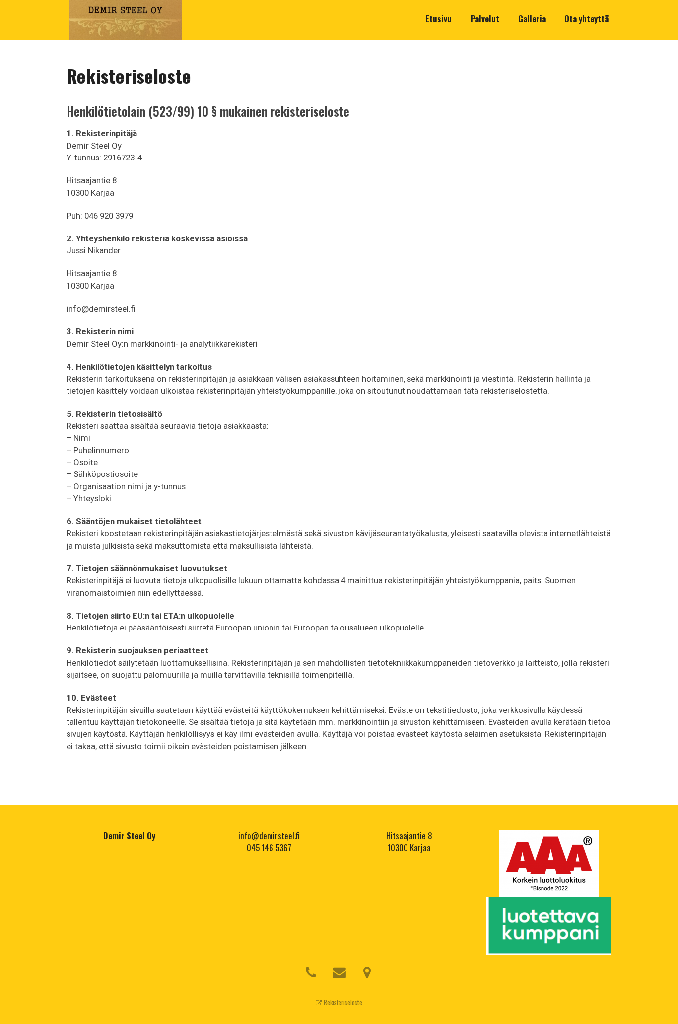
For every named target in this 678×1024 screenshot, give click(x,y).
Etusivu (438, 18)
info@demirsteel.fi (269, 835)
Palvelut (485, 18)
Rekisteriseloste (342, 1002)
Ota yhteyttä (586, 18)
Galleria (532, 18)
